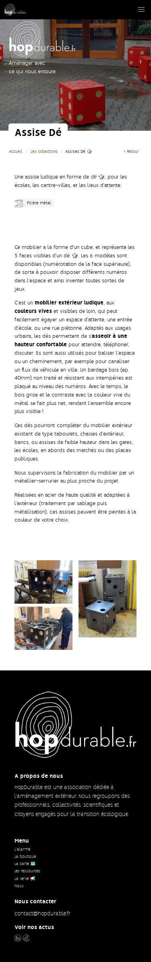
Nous (19, 886)
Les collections (44, 151)
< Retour (131, 151)
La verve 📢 (24, 878)
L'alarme (22, 849)
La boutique (25, 856)
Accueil (16, 151)
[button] (141, 9)
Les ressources (27, 871)
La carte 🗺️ (25, 863)
